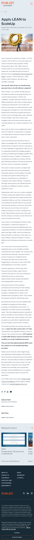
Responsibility (6, 485)
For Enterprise (6, 483)
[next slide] (31, 427)
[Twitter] (24, 493)
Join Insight (5, 478)
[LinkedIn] (28, 493)
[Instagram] (32, 493)
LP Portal (20, 478)
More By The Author (7, 406)
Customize (17, 532)
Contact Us (5, 475)
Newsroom (20, 475)
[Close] (32, 520)
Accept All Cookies (17, 537)
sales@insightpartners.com (18, 384)
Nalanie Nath (5, 27)
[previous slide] (27, 427)
